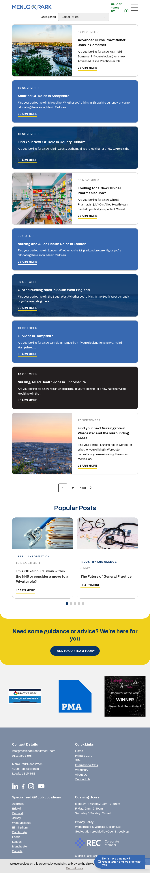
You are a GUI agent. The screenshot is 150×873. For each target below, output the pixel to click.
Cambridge (19, 832)
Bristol (16, 808)
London (17, 841)
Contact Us (82, 779)
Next (82, 487)
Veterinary (81, 769)
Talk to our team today (75, 650)
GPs (78, 760)
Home (79, 750)
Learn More (25, 590)
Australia (18, 803)
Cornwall (17, 813)
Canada (17, 851)
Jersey (16, 818)
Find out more (74, 868)
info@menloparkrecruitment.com (33, 750)
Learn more (87, 67)
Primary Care (83, 755)
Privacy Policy (84, 822)
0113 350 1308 (22, 755)
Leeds (16, 837)
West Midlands (21, 822)
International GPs (86, 765)
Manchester (20, 846)
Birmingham (20, 827)
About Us (81, 774)
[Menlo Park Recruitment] (32, 7)
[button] (67, 603)
